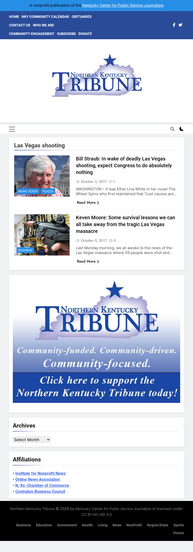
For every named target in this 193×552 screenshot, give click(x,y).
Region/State (157, 525)
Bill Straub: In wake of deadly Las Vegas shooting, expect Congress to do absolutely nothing (124, 165)
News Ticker (28, 191)
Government (67, 525)
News (117, 525)
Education (44, 525)
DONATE (85, 34)
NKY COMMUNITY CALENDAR (45, 17)
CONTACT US (19, 25)
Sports (178, 525)
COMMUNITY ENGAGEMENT (32, 34)
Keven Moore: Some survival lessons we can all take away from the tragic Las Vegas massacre (125, 224)
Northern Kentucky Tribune (32, 508)
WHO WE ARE (43, 25)
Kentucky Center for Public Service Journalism (123, 5)
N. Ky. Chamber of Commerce (42, 485)
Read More (86, 202)
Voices (47, 191)
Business (25, 250)
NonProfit (134, 525)
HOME (14, 17)
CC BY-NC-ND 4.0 (96, 514)
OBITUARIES (82, 17)
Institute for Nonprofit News (40, 473)
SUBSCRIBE (66, 34)
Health (87, 525)
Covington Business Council (40, 491)
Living (103, 525)
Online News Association (37, 479)
